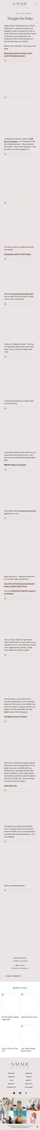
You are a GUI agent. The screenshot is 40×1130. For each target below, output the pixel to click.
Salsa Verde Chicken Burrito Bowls (28, 1049)
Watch (28, 254)
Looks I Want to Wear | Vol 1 (10, 1049)
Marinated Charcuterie (29, 1017)
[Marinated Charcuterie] (29, 1004)
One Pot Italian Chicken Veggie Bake (10, 1018)
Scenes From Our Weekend (19, 968)
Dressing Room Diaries (20, 961)
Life (17, 13)
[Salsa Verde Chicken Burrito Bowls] (29, 1035)
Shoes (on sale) (10, 586)
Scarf (21, 584)
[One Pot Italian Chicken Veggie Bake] (10, 1004)
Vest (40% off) (9, 584)
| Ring (23, 254)
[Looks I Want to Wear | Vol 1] (10, 1035)
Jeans (6, 56)
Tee (17, 584)
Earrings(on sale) (25, 53)
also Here (13, 53)
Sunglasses (21, 465)
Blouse (6, 53)
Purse (24, 586)
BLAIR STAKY (25, 1127)
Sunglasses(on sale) (17, 56)
